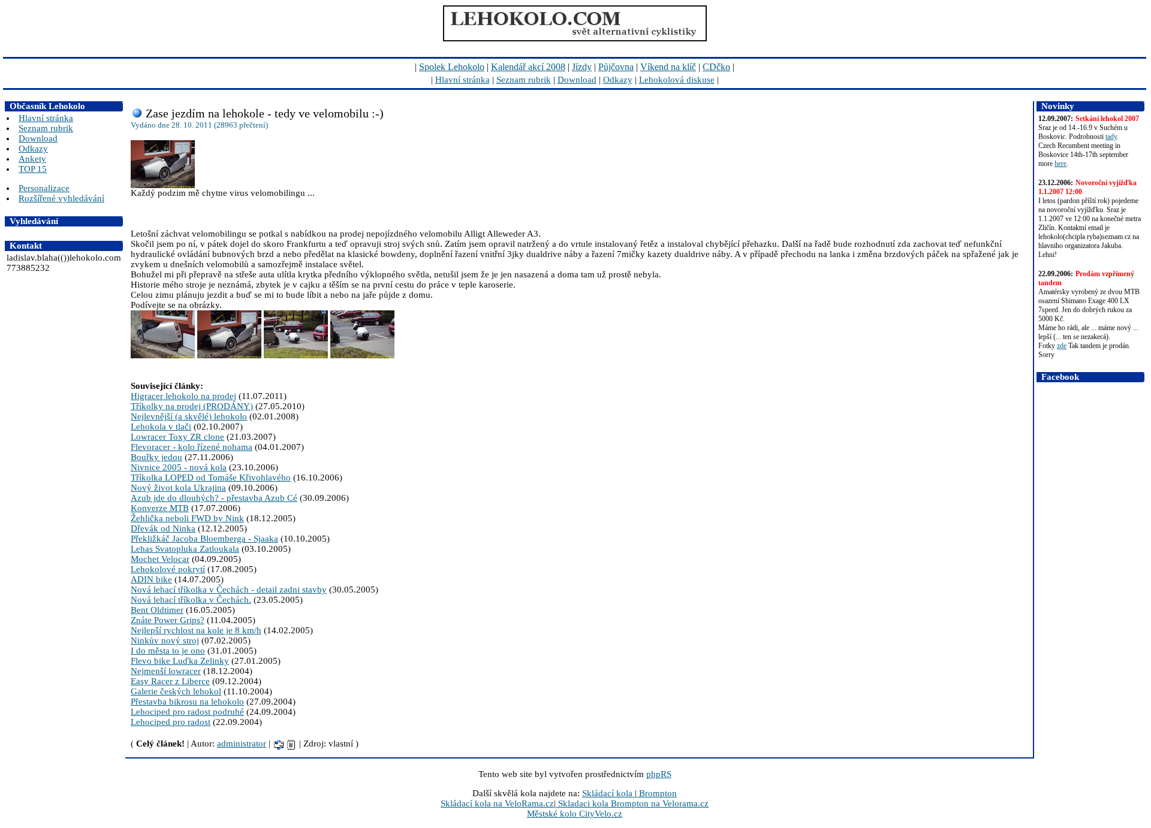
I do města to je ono (168, 650)
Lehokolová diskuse (677, 79)
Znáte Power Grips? (167, 620)
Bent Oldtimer (157, 610)
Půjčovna (616, 67)
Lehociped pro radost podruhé (187, 712)
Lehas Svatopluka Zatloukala (185, 549)
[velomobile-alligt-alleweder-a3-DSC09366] (362, 355)
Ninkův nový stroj (165, 640)
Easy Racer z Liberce (170, 681)
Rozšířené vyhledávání (61, 198)
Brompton (657, 793)
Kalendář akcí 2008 (528, 67)
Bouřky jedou (156, 457)
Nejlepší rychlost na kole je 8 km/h (196, 630)
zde (1061, 346)
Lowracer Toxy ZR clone (177, 437)
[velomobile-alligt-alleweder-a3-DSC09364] (230, 355)
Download (577, 79)
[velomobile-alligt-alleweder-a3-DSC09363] (164, 355)
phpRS (658, 774)
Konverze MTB (160, 508)
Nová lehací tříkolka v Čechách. (191, 600)
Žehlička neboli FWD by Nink (187, 518)
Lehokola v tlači (161, 426)
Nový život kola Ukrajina (178, 487)
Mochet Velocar (160, 559)
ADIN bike (151, 579)
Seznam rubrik (523, 79)
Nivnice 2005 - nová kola (179, 467)
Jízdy (582, 67)
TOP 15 (33, 169)
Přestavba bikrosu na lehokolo (187, 701)
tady (1111, 136)
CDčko (716, 67)
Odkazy (617, 79)
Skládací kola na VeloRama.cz (497, 803)
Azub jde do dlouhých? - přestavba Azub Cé (214, 498)
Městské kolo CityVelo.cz (574, 813)
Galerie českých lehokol (176, 691)
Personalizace (44, 188)
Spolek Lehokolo (451, 67)
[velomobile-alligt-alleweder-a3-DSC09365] (297, 355)
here (1060, 163)
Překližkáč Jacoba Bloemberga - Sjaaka (204, 538)
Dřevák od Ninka (163, 528)
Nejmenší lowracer (166, 671)
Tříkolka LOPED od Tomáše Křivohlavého (211, 477)
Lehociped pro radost (170, 722)
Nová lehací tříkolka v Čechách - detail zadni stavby (229, 589)
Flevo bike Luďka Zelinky (180, 661)
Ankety (32, 159)
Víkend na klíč (668, 67)
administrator (241, 743)
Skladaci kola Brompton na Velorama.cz (632, 803)
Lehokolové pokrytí (168, 569)
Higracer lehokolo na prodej (183, 396)
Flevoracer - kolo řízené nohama (191, 447)
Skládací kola (608, 793)
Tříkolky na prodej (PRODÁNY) (192, 406)
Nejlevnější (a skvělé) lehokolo (189, 416)
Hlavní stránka (462, 79)
